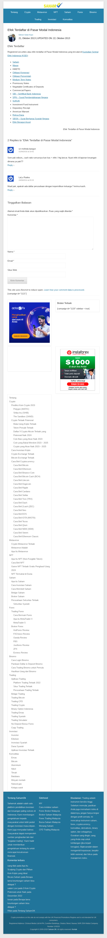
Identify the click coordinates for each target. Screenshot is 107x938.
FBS (15, 641)
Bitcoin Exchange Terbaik (22, 458)
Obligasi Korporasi (21, 72)
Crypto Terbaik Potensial (22, 420)
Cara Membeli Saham (21, 589)
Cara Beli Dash (20, 502)
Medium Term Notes (22, 79)
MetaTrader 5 (19, 622)
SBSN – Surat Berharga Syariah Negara (31, 118)
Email (11, 261)
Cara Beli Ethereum (22, 469)
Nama (11, 251)
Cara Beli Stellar (20, 495)
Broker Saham (18, 596)
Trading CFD (17, 701)
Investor (15, 735)
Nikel (13, 769)
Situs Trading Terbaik (22, 686)
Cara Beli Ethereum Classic (26, 536)
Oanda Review (20, 637)
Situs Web (12, 270)
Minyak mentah (18, 780)
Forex (80, 12)
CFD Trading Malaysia (49, 829)
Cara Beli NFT (17, 562)
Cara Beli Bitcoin (20, 465)
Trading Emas (17, 712)
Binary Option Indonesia (22, 709)
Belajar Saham (18, 592)
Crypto (27, 12)
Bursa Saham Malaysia (49, 822)
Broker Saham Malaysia (50, 814)
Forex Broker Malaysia (49, 811)
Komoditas (68, 19)
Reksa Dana (18, 115)
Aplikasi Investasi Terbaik (22, 750)
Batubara (15, 776)
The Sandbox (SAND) (23, 416)
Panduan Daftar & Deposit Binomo (26, 664)
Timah (14, 772)
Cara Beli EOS (20, 514)
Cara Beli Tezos (20, 521)
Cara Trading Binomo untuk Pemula (27, 667)
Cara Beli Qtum (20, 525)
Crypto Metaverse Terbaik (23, 544)
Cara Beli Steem (20, 532)
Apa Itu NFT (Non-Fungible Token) (26, 559)
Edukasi (15, 739)
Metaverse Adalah (19, 547)
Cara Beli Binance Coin (23, 472)
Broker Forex (17, 626)
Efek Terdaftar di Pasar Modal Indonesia (34, 30)
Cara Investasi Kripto (20, 450)
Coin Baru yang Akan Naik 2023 (27, 439)
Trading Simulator (19, 720)
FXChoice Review (21, 634)
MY (40, 803)
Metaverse (42, 12)
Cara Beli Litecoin (21, 480)
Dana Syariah (17, 746)
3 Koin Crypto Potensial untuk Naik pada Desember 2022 (21, 892)
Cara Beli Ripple (20, 487)
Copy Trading (17, 727)
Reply (10, 165)
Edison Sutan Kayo (26, 35)
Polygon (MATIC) (21, 409)
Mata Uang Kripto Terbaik (24, 424)
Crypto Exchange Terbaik (22, 454)
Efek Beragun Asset (22, 122)
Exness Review (20, 652)
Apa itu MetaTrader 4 (22, 619)
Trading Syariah (18, 716)
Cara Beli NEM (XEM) (23, 529)
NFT (56, 12)
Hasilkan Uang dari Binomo (23, 671)
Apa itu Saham (18, 581)
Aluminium (16, 765)
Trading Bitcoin (18, 697)
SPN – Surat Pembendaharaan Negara (30, 97)
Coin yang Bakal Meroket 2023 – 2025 (30, 443)
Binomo (93, 12)
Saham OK (52, 929)
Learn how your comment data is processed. (64, 290)
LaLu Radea (24, 177)
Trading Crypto (18, 705)
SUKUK (16, 101)
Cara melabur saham (48, 807)
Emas (14, 757)
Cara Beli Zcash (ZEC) (23, 506)
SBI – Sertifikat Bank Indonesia (27, 94)
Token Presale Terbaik (23, 428)
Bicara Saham (14, 877)
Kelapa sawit (17, 787)
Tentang (14, 12)
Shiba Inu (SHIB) (21, 413)
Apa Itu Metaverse (19, 551)
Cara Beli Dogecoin (22, 484)
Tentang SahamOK (26, 911)
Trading (38, 19)
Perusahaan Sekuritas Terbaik (25, 600)
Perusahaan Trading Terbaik (26, 690)
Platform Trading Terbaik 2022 (26, 682)
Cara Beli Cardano (21, 491)
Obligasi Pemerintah (22, 76)
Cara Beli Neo (19, 510)
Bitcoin (14, 761)
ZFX (15, 649)
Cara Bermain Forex (22, 615)
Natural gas (16, 784)
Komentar (13, 215)
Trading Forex (17, 611)
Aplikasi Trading (18, 679)
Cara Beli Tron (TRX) (22, 499)
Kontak (74, 929)
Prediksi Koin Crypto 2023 (23, 405)
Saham (67, 12)
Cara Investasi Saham (21, 585)
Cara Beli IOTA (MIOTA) (24, 517)
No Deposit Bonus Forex (22, 724)
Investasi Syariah (19, 742)
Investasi (52, 19)
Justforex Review (21, 645)
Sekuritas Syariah (21, 604)
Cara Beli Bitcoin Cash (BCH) (26, 476)
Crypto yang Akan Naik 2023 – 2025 (29, 446)
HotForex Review (21, 630)
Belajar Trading (18, 694)
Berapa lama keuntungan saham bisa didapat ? (21, 881)
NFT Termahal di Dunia (21, 574)
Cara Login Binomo (20, 660)
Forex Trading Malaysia (49, 818)
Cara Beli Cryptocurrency (22, 461)
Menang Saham (46, 826)
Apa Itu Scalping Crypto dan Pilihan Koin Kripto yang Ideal (20, 869)
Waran (15, 65)
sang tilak (12, 866)
